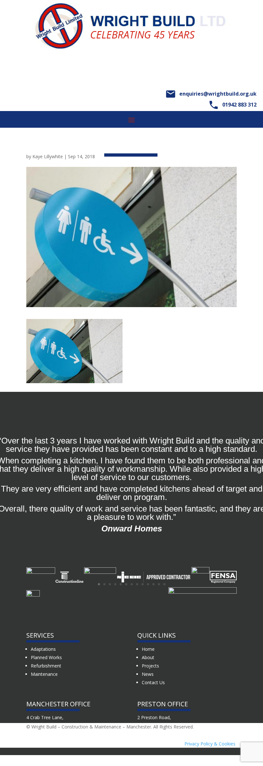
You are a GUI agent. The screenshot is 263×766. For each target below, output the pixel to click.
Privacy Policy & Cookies (209, 744)
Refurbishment (46, 666)
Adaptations (43, 649)
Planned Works (46, 657)
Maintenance (44, 674)
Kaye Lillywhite (47, 156)
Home (148, 649)
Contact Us (153, 682)
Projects (150, 666)
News (148, 674)
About (148, 657)
